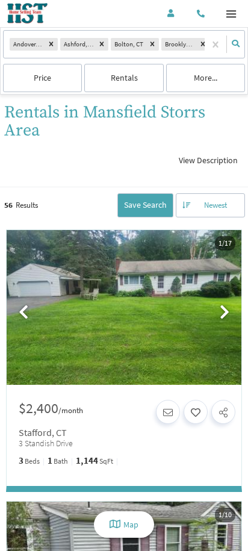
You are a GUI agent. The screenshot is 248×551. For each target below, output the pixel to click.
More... (205, 77)
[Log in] (170, 13)
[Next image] (224, 312)
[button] (51, 44)
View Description (208, 160)
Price (42, 77)
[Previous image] (23, 312)
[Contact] (168, 412)
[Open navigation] (230, 14)
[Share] (223, 412)
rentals (124, 77)
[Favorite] (196, 412)
